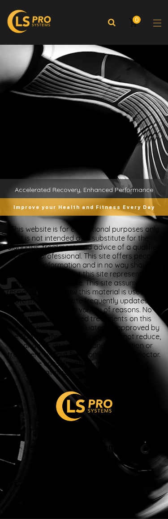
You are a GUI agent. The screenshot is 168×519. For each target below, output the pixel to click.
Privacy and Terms (84, 458)
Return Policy (84, 470)
